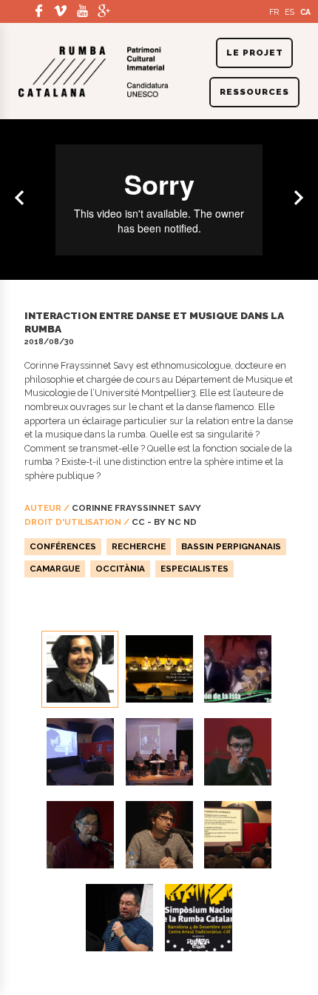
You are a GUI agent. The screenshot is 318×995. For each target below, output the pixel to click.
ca (305, 11)
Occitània (120, 568)
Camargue (55, 568)
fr (274, 11)
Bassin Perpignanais (231, 546)
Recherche (139, 546)
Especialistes (194, 568)
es (289, 11)
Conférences (63, 546)
